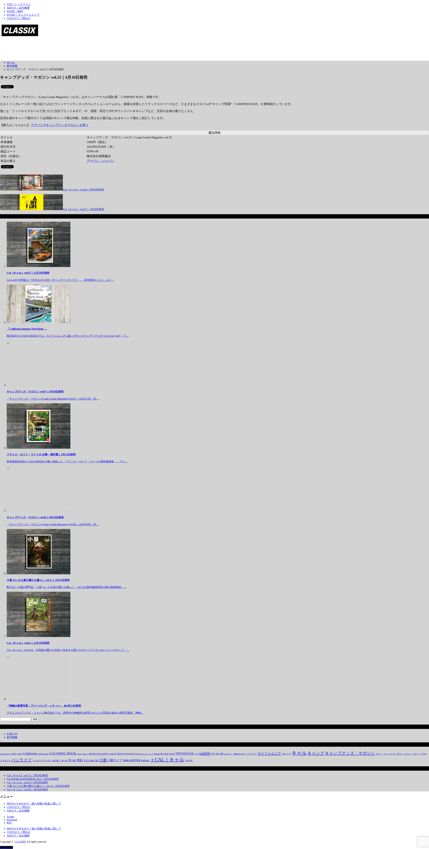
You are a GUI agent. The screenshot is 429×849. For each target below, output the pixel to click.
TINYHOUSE (184, 753)
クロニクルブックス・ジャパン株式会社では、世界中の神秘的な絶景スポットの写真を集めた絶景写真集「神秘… (75, 712)
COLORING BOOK (62, 753)
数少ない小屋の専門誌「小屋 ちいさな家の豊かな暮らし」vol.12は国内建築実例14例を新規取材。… (67, 587)
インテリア (251, 753)
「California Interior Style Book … (27, 328)
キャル (299, 753)
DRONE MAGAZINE (98, 754)
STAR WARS (169, 754)
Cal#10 (13, 754)
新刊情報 (12, 737)
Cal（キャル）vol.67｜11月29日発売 (28, 272)
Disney (85, 754)
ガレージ (286, 753)
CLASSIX (20, 841)
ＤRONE (189, 760)
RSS (9, 822)
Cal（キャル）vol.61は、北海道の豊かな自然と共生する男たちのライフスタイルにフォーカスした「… (68, 650)
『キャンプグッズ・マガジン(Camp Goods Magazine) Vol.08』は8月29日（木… (53, 524)
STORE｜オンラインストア (23, 14)
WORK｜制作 (15, 11)
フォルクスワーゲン (42, 760)
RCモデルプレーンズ (145, 754)
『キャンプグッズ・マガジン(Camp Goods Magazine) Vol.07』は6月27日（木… (53, 398)
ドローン (416, 754)
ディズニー (397, 754)
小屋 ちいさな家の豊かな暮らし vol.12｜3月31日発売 (38, 580)
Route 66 (158, 753)
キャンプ (316, 753)
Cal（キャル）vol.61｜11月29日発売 (28, 643)
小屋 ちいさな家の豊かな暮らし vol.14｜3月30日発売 (38, 786)
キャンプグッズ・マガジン (350, 753)
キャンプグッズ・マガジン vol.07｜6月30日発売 (35, 391)
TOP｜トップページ (19, 4)
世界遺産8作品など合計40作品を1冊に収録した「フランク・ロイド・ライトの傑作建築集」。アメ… (67, 461)
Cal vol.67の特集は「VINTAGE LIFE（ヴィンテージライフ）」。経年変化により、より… (60, 280)
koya (121, 753)
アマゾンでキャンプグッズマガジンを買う (59, 125)
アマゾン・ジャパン (100, 161)
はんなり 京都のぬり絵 (234, 754)
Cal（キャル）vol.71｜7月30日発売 (27, 775)
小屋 (103, 760)
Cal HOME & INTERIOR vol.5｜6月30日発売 (33, 779)
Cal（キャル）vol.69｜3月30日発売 (27, 789)
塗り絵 (72, 760)
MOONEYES (130, 754)
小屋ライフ (114, 760)
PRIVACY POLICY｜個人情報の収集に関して (34, 803)
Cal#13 (20, 754)
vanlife (204, 753)
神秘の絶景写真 (132, 760)
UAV (196, 754)
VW (213, 753)
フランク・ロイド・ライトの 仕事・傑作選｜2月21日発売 (41, 454)
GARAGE (113, 754)
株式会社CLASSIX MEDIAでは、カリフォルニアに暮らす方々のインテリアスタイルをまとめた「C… (68, 335)
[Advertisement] (61, 49)
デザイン (407, 754)
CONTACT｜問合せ (18, 18)
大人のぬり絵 (91, 760)
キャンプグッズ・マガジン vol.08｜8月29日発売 (35, 517)
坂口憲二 (57, 760)
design (79, 754)
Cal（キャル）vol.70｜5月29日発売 (27, 782)
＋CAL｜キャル (167, 759)
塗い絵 (64, 760)
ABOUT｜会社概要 (18, 7)
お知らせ (12, 733)
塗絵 (80, 760)
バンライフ (22, 760)
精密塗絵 (145, 760)
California (30, 753)
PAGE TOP (6, 847)
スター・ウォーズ (384, 754)
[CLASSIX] (19, 35)
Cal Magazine (43, 754)
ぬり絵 (220, 753)
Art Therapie (5, 754)
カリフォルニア (269, 753)
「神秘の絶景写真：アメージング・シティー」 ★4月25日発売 (44, 705)
